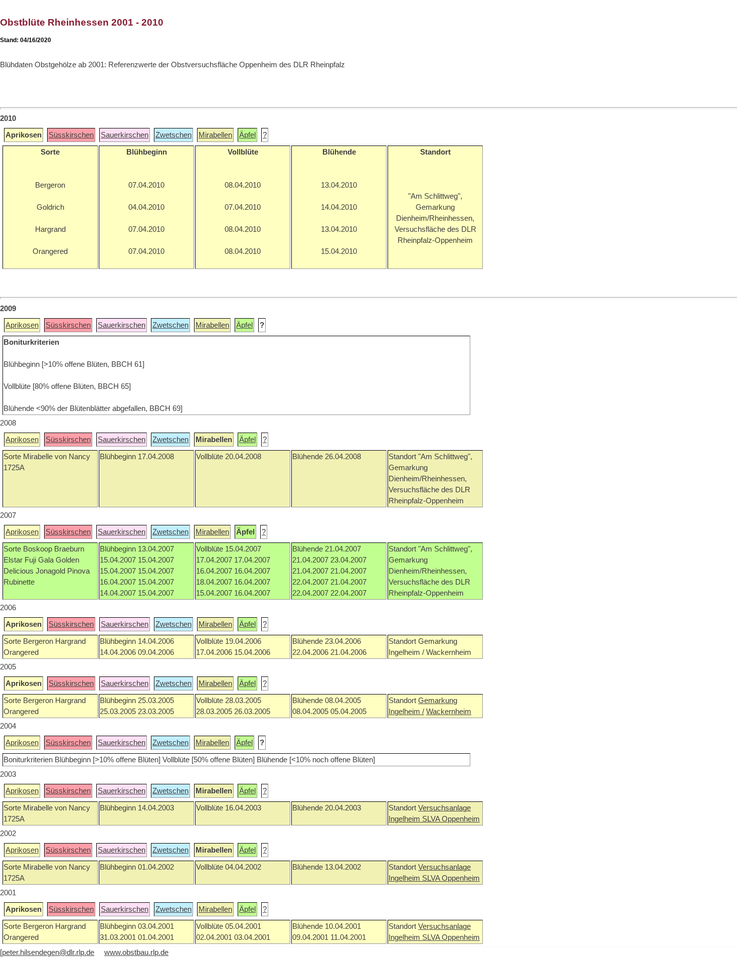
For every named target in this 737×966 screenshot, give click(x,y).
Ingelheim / (406, 712)
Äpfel (247, 135)
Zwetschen (173, 135)
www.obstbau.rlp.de (136, 952)
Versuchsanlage (444, 808)
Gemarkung (437, 701)
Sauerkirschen (124, 135)
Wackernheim (448, 712)
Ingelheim (405, 819)
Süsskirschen (71, 135)
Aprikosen (22, 325)
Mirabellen (215, 135)
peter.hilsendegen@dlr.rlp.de (48, 952)
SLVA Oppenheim (451, 819)
